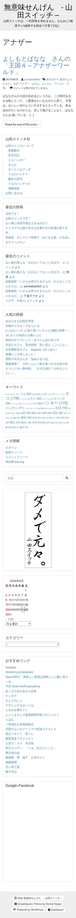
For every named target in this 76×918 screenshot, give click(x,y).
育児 (36, 422)
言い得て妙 (12, 767)
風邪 (16, 427)
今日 (61, 408)
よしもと (47, 83)
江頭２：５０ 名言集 (19, 743)
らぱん (9, 719)
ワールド (59, 83)
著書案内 (13, 150)
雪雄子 (62, 422)
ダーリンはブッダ (19, 169)
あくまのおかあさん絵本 (21, 691)
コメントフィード (16, 457)
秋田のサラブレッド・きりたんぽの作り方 (32, 340)
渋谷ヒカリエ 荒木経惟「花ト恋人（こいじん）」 (38, 345)
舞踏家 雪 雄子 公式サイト (25, 757)
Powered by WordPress (29, 909)
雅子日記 (11, 772)
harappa (10, 667)
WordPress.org (14, 462)
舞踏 (46, 422)
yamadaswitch (32, 79)
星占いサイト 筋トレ (19, 734)
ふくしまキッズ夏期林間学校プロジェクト (32, 715)
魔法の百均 (15, 179)
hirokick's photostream (19, 672)
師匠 (36, 412)
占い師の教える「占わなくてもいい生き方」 (33, 262)
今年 (51, 408)
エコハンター (16, 160)
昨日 (8, 418)
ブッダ (28, 408)
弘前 (47, 412)
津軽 (45, 418)
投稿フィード (13, 452)
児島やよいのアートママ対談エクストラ (30, 729)
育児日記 (13, 155)
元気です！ (12, 214)
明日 (67, 413)
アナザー (25, 83)
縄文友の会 (12, 753)
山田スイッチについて (19, 146)
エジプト (25, 399)
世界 (44, 408)
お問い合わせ (13, 193)
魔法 (24, 427)
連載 (54, 422)
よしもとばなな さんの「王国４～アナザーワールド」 (37, 65)
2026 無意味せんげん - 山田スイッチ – (39, 898)
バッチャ (14, 408)
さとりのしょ (13, 700)
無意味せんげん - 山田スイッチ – (38, 10)
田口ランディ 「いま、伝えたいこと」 (32, 748)
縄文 (15, 422)
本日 (36, 417)
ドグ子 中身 (13, 301)
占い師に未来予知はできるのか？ (26, 223)
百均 (60, 417)
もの (51, 394)
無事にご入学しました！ (21, 354)
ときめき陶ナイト (16, 710)
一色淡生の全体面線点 (19, 724)
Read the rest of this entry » (22, 124)
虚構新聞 (11, 762)
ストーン (16, 403)
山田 (25, 412)
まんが (12, 165)
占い (16, 412)
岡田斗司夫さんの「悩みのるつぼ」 (28, 359)
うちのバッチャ (18, 174)
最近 (26, 417)
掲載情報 (13, 188)
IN (7, 394)
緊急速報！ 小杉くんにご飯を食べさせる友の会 (36, 364)
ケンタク (11, 696)
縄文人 (26, 422)
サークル (47, 398)
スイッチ (32, 301)
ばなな (35, 83)
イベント (60, 394)
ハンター (55, 402)
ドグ (36, 403)
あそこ (14, 394)
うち (25, 394)
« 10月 (9, 619)
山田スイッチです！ (18, 218)
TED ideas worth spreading (22, 686)
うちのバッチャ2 (19, 183)
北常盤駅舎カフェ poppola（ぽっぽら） (31, 349)
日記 (57, 412)
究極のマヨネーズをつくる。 (23, 326)
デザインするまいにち (19, 705)
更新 (16, 417)
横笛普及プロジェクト (19, 738)
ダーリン (27, 404)
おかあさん (39, 393)
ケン (36, 398)
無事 (52, 418)
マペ (36, 408)
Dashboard (56, 909)
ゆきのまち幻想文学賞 (19, 321)
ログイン (11, 447)
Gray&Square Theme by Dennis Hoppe (39, 904)
